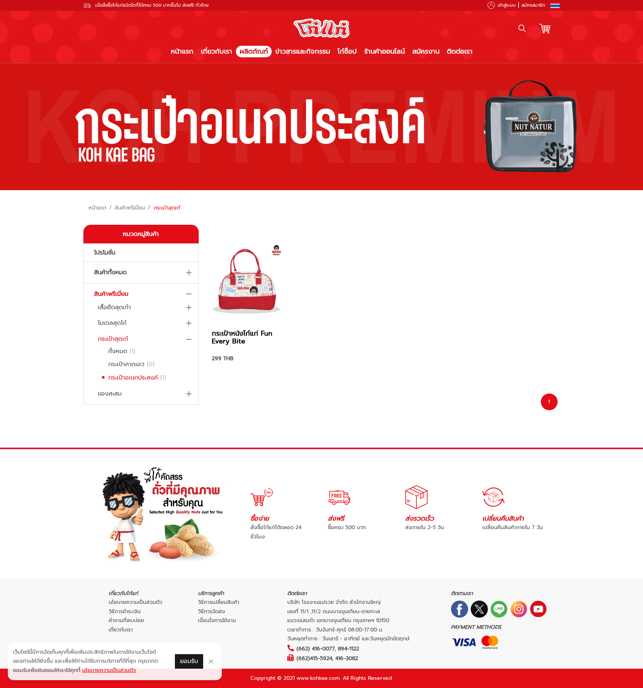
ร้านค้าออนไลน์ (384, 51)
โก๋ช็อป (347, 51)
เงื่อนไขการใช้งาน (217, 620)
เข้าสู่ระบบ (507, 5)
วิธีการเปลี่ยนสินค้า (218, 602)
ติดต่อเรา (460, 51)
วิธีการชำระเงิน (125, 611)
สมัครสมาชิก (533, 5)
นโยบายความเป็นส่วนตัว (135, 602)
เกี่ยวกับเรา (216, 51)
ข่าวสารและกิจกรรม (302, 51)
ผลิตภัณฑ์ (254, 51)
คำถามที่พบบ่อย (126, 620)
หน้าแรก (182, 51)
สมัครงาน (425, 51)
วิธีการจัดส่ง (211, 611)
